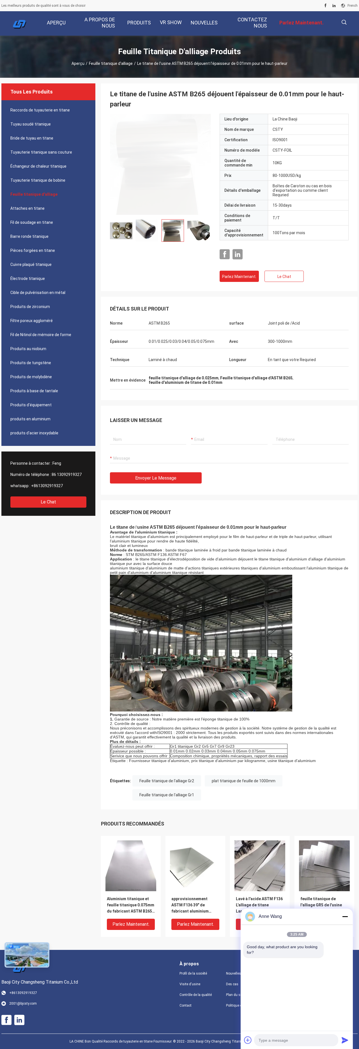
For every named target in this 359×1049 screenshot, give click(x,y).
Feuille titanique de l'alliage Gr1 (166, 795)
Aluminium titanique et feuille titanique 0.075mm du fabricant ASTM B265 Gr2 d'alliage (130, 905)
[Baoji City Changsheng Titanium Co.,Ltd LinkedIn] (334, 5)
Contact (186, 1005)
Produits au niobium (28, 348)
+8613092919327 (47, 486)
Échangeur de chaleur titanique (38, 166)
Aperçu (78, 63)
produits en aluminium (30, 419)
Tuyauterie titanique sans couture (41, 152)
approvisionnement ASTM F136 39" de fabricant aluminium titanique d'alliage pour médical (193, 905)
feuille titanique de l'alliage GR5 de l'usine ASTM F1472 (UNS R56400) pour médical (321, 905)
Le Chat (48, 502)
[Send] (344, 1040)
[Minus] (345, 916)
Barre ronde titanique (29, 236)
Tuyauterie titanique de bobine (37, 180)
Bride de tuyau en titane (31, 138)
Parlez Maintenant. (239, 276)
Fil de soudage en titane (31, 222)
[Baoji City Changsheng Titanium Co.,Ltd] (20, 23)
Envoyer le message (155, 478)
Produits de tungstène (30, 363)
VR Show (171, 22)
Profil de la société (193, 973)
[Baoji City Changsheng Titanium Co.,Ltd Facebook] (325, 5)
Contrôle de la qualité (196, 995)
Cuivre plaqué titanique (31, 264)
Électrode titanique (27, 278)
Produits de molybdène (31, 377)
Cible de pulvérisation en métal (37, 292)
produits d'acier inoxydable (34, 433)
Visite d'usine (190, 984)
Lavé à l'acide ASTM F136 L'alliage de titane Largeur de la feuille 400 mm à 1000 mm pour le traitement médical (259, 905)
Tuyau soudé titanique (30, 124)
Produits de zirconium (30, 306)
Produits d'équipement (31, 405)
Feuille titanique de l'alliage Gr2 (166, 781)
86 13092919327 (67, 474)
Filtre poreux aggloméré (31, 320)
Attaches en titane (27, 208)
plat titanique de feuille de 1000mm (243, 781)
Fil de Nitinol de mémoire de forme (40, 334)
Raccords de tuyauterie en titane (40, 110)
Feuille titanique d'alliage (111, 63)
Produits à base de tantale (34, 391)
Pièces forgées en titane (32, 250)
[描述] (344, 22)
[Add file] (248, 1040)
